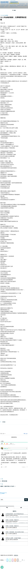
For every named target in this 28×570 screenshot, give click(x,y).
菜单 (15, 10)
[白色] (20, 560)
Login (26, 433)
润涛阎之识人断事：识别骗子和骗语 (13, 538)
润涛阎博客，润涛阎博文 (9, 2)
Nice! (7, 540)
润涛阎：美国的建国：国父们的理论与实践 (15, 532)
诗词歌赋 (3, 421)
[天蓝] (7, 560)
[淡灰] (18, 560)
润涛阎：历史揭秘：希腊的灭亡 (12, 526)
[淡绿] (10, 560)
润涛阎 (7, 15)
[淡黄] (15, 560)
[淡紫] (12, 560)
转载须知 (16, 555)
